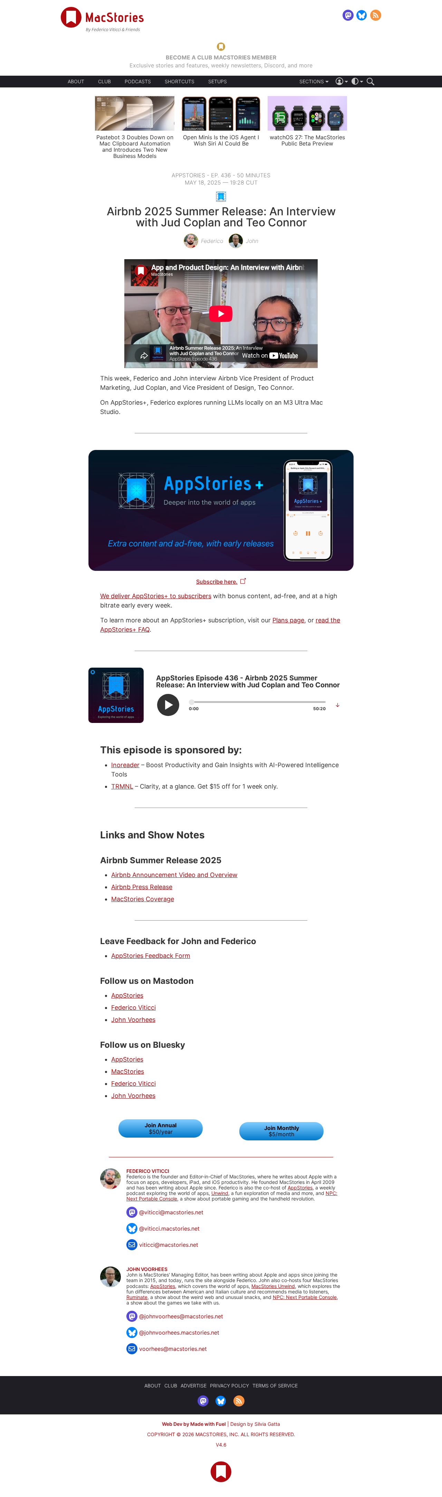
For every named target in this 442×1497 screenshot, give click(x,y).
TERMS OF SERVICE (275, 1385)
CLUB (104, 81)
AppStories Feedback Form (150, 955)
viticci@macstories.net (168, 1245)
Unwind (219, 1193)
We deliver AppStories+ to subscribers (155, 596)
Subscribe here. (217, 581)
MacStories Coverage (142, 899)
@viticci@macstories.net (171, 1212)
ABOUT (76, 81)
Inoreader (125, 765)
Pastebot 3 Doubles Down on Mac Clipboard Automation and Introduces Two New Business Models (134, 146)
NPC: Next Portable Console (305, 1297)
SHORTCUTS (179, 81)
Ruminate (136, 1297)
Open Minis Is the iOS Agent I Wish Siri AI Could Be (221, 140)
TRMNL (122, 786)
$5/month (281, 1131)
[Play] (168, 705)
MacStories (127, 1071)
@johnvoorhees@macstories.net (181, 1316)
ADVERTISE (193, 1385)
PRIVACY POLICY (229, 1385)
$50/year (160, 1128)
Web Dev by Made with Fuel (194, 1424)
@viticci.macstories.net (169, 1228)
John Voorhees (133, 1019)
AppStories (127, 995)
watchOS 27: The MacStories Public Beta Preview (307, 140)
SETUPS (217, 81)
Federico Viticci (133, 1007)
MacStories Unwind (273, 1286)
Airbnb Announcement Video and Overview (174, 874)
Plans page (288, 620)
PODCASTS (138, 81)
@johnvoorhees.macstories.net (179, 1332)
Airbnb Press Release (141, 887)
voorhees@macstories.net (173, 1349)
